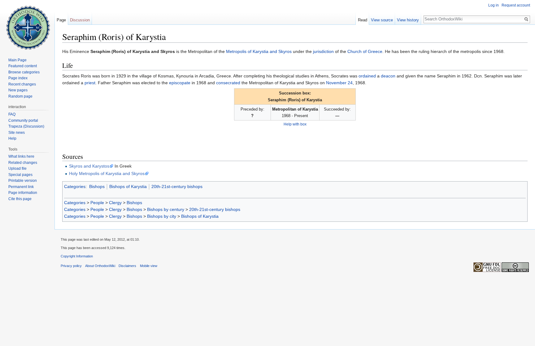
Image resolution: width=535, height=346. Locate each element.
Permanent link (21, 187)
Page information (22, 193)
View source (382, 20)
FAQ (11, 114)
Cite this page (20, 199)
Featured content (22, 66)
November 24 (339, 82)
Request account (516, 5)
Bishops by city (161, 216)
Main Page (17, 60)
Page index (18, 78)
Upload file (17, 168)
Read (362, 20)
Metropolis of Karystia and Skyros (259, 51)
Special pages (20, 175)
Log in (493, 5)
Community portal (23, 120)
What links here (21, 156)
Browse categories (24, 72)
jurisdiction (323, 51)
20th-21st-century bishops (176, 186)
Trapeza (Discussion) (26, 126)
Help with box (295, 124)
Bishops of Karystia (128, 186)
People (97, 202)
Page (61, 20)
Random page (20, 96)
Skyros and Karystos (89, 166)
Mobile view (148, 266)
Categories (74, 186)
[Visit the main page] (27, 25)
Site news (16, 132)
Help (12, 138)
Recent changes (22, 84)
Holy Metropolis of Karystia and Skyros (107, 173)
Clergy (115, 202)
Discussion (80, 20)
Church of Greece (364, 51)
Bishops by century (165, 209)
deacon (388, 75)
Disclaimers (127, 266)
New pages (18, 90)
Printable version (22, 180)
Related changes (22, 162)
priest (90, 82)
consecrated (228, 82)
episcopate (179, 82)
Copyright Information (77, 256)
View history (408, 20)
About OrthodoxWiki (100, 266)
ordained (367, 75)
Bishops (97, 186)
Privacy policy (71, 266)
